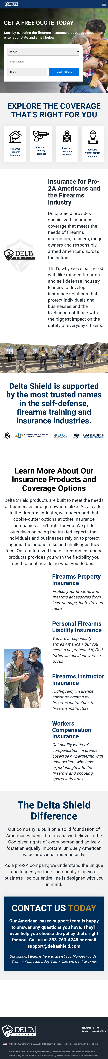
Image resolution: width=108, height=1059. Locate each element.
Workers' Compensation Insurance (72, 730)
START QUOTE (64, 72)
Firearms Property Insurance (76, 579)
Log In (85, 1031)
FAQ (98, 1028)
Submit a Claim (99, 1031)
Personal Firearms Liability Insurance (77, 627)
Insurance (86, 1028)
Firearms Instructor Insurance (78, 679)
